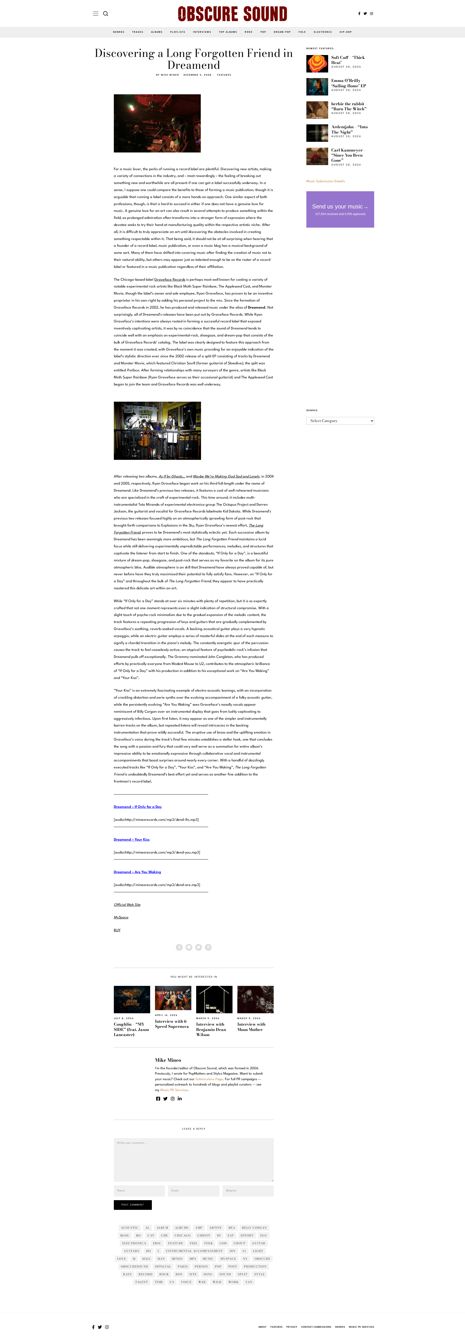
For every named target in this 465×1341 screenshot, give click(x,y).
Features (224, 75)
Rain (127, 1274)
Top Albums (228, 32)
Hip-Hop (346, 32)
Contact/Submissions (316, 1327)
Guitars (131, 1251)
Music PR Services (361, 1327)
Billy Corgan (254, 1227)
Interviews (202, 32)
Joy (233, 1251)
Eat (231, 1235)
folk (208, 1243)
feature (175, 1243)
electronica (134, 1243)
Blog (124, 1235)
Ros (179, 1274)
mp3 (192, 1258)
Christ (203, 1235)
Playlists (177, 32)
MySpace (228, 1258)
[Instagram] (371, 13)
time (159, 1282)
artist (215, 1227)
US (172, 1282)
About (262, 1327)
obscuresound (134, 1266)
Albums (157, 32)
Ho (148, 1251)
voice (186, 1282)
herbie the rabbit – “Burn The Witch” (349, 106)
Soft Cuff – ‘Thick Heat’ (348, 60)
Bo (138, 1235)
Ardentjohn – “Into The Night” (349, 129)
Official (163, 1266)
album (162, 1227)
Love (121, 1258)
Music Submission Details (325, 181)
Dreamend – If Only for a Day (138, 807)
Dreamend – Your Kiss (132, 840)
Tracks (137, 32)
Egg (263, 1235)
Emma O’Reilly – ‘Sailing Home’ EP (348, 83)
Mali (146, 1258)
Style (259, 1274)
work (233, 1282)
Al (147, 1227)
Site (193, 1274)
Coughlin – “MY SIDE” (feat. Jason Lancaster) (131, 1029)
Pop (263, 32)
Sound (225, 1274)
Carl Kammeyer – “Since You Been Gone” (348, 155)
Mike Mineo (170, 75)
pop (218, 1266)
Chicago (183, 1235)
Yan (248, 1282)
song (208, 1274)
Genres (118, 32)
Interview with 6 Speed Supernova (172, 1024)
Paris (183, 1266)
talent (141, 1282)
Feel (194, 1243)
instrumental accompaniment (194, 1251)
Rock (249, 32)
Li (244, 1251)
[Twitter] (365, 13)
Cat (150, 1235)
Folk (302, 32)
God (223, 1243)
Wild (217, 1282)
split (243, 1274)
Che (164, 1235)
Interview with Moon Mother (251, 1026)
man (161, 1258)
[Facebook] (359, 13)
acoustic (130, 1227)
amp (198, 1227)
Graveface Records (169, 280)
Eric (157, 1243)
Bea (232, 1227)
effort (247, 1235)
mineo (177, 1258)
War (202, 1282)
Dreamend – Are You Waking (137, 872)
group (240, 1243)
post (232, 1266)
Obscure (262, 1258)
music (208, 1258)
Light (258, 1251)
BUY (117, 930)
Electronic (323, 32)
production (255, 1266)
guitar (258, 1243)
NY (245, 1258)
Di (219, 1235)
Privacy (292, 1327)
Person (201, 1266)
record (146, 1274)
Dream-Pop (282, 32)
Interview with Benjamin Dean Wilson (211, 1029)
